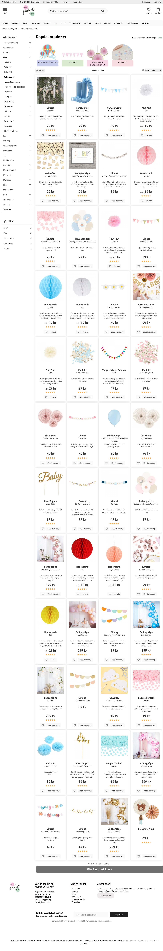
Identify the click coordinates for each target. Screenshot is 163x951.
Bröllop (63, 23)
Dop (55, 23)
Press (74, 894)
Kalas (25, 23)
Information (146, 2)
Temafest (5, 23)
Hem (4, 29)
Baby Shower (35, 23)
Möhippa (107, 23)
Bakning (98, 23)
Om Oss (75, 891)
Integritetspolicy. (104, 921)
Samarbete (76, 896)
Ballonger (87, 23)
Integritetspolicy (78, 899)
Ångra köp (76, 902)
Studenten (145, 23)
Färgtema (46, 23)
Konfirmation (118, 23)
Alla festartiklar (75, 23)
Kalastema (15, 23)
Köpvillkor (76, 888)
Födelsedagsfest (132, 23)
